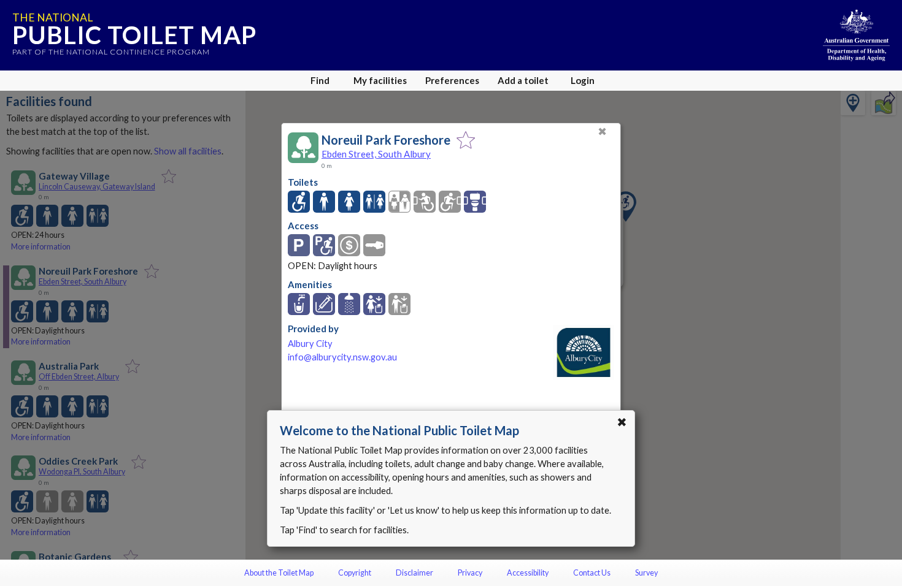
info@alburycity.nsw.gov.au (342, 357)
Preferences (452, 80)
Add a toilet (523, 80)
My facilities (380, 80)
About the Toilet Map (279, 572)
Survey (646, 572)
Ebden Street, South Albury (376, 153)
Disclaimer (414, 572)
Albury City (310, 343)
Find (320, 80)
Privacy (470, 572)
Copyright (354, 572)
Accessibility (528, 572)
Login (583, 80)
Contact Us (592, 572)
